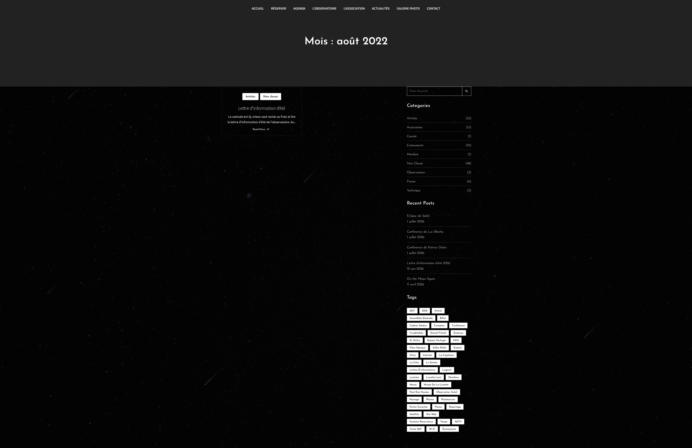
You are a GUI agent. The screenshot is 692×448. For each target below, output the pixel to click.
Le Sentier (432, 362)
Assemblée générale (421, 318)
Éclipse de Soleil (418, 216)
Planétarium (448, 399)
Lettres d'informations (422, 370)
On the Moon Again (421, 279)
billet (443, 318)
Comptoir (439, 325)
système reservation (421, 421)
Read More (259, 129)
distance (458, 333)
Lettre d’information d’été (261, 108)
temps (443, 421)
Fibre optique (417, 347)
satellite (414, 414)
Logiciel (446, 370)
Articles (250, 96)
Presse (439, 181)
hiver (413, 355)
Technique (439, 190)
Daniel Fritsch (438, 333)
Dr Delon (415, 340)
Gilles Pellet (439, 347)
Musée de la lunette (436, 384)
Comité (439, 136)
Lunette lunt (433, 377)
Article (438, 310)
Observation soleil (446, 392)
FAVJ (456, 340)
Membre (439, 154)
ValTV (458, 421)
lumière (414, 377)
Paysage (414, 399)
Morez (413, 384)
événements (449, 429)
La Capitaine (446, 355)
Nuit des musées (419, 392)
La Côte (414, 362)
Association (439, 127)
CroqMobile (416, 333)
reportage (455, 407)
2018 (424, 310)
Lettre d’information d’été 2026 (428, 263)
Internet (427, 355)
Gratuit (457, 347)
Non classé (270, 96)
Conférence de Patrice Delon (427, 247)
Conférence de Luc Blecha (425, 232)
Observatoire (439, 172)
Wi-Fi (432, 429)
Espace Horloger (436, 340)
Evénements (439, 145)
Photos (430, 399)
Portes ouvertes (419, 407)
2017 (412, 310)
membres (453, 377)
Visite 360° (416, 429)
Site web (431, 414)
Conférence (458, 325)
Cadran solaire (418, 325)
